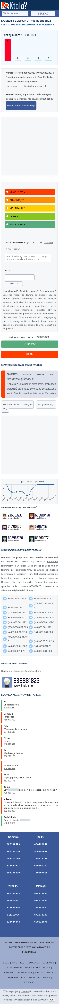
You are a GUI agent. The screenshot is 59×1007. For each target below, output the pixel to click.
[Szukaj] (15, 13)
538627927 (13, 865)
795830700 (9, 792)
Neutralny (17, 208)
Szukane (32, 963)
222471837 (9, 811)
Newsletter (32, 968)
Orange (5, 582)
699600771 (41, 865)
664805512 (9, 732)
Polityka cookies (39, 977)
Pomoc (50, 972)
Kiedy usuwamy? (46, 404)
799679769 (41, 858)
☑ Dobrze (30, 344)
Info (14, 963)
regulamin (12, 249)
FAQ (5, 408)
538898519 (9, 768)
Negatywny (17, 192)
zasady (48, 243)
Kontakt (29, 982)
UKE (41, 325)
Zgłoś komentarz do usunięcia (17, 404)
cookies (25, 991)
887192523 (13, 844)
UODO (48, 325)
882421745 (9, 780)
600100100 (13, 851)
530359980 (9, 823)
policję (9, 328)
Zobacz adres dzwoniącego (21, 105)
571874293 (41, 914)
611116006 (13, 914)
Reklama (13, 977)
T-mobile (27, 582)
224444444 (13, 921)
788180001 (41, 907)
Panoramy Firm (24, 574)
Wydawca (9, 972)
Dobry (13, 216)
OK (51, 1000)
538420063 (41, 900)
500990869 (41, 851)
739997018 (41, 872)
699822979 (41, 921)
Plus (14, 582)
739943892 (9, 719)
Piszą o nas (25, 972)
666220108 (9, 756)
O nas (46, 968)
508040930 (9, 707)
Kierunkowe (14, 968)
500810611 (9, 744)
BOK (23, 977)
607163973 (13, 893)
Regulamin (47, 963)
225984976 (13, 907)
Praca (39, 972)
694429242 (41, 844)
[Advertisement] (29, 146)
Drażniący (16, 200)
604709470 (13, 872)
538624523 (41, 893)
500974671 (13, 900)
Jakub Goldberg (33, 671)
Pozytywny (17, 224)
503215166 (13, 858)
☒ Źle (29, 354)
